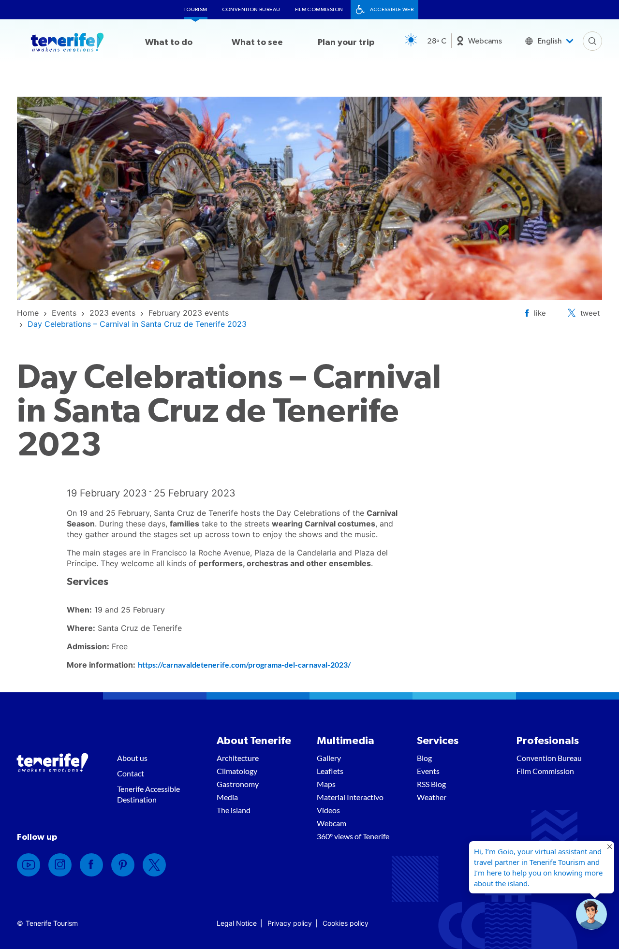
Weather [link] (431, 797)
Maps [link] (326, 783)
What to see (257, 42)
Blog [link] (424, 757)
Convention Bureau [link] (251, 9)
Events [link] (428, 770)
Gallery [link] (329, 757)
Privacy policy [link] (289, 923)
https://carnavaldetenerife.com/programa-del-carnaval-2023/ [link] (244, 664)
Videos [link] (328, 810)
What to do (168, 42)
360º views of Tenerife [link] (353, 836)
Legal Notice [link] (237, 923)
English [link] (550, 41)
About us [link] (132, 757)
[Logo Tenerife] (67, 44)
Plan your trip (346, 42)
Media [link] (227, 797)
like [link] (540, 313)
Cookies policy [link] (345, 923)
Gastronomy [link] (238, 783)
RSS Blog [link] (431, 783)
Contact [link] (130, 773)
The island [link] (234, 810)
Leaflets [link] (330, 770)
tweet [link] (590, 313)
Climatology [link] (237, 770)
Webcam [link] (331, 823)
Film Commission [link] (319, 9)
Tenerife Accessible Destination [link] (148, 794)
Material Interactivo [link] (350, 797)
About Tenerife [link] (254, 740)
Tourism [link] (195, 9)
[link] (28, 313)
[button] (591, 914)
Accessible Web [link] (392, 9)
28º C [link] (436, 41)
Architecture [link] (238, 757)
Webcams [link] (485, 41)
